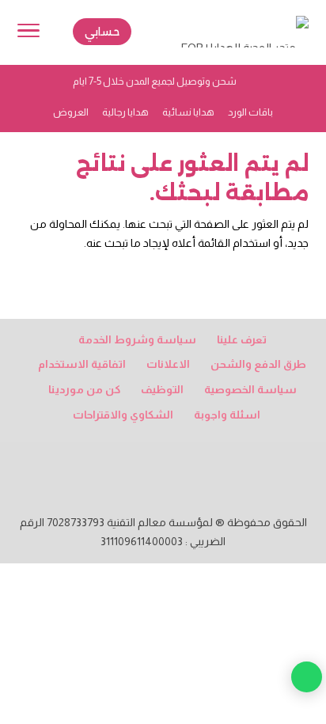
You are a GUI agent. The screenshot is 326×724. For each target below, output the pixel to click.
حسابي (102, 32)
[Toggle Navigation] (28, 33)
